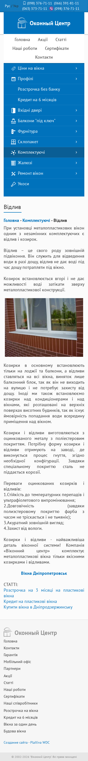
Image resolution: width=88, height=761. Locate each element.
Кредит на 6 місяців (37, 99)
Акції (43, 39)
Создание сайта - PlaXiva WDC (27, 742)
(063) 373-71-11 (34, 8)
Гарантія (11, 654)
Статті (60, 39)
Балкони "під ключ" (36, 120)
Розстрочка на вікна (21, 710)
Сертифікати (57, 48)
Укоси (23, 183)
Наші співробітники (21, 703)
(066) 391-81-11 (66, 3)
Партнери (12, 668)
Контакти (44, 57)
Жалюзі (25, 162)
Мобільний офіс (17, 661)
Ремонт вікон (30, 173)
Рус (7, 6)
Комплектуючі (31, 152)
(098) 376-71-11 (39, 3)
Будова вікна (15, 730)
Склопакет (28, 141)
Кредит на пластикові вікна (30, 601)
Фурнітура (28, 131)
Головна (22, 39)
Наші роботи (24, 48)
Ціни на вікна (31, 68)
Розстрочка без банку (39, 89)
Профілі (25, 78)
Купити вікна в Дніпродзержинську (38, 607)
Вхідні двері (30, 110)
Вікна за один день (20, 724)
